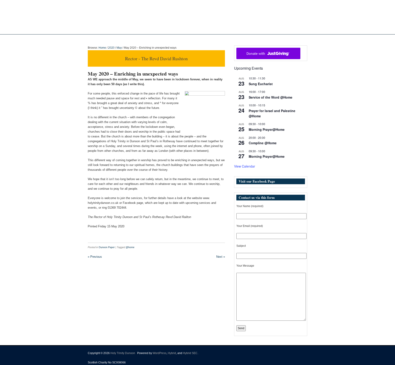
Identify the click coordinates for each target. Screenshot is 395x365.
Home (156, 39)
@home (130, 247)
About (169, 39)
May (119, 47)
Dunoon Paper (107, 247)
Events (221, 39)
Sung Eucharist (261, 83)
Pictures (206, 39)
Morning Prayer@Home (267, 129)
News (187, 39)
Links (239, 39)
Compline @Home (263, 143)
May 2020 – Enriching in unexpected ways (133, 73)
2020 (111, 47)
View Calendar (244, 166)
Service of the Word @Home (270, 97)
